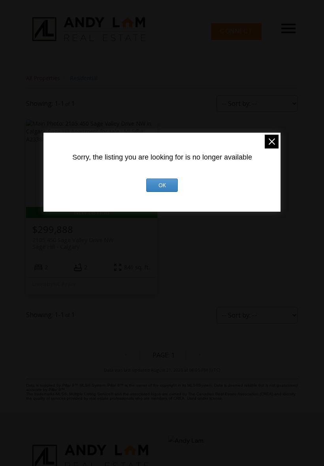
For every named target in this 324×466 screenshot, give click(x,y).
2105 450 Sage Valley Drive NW (72, 243)
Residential (84, 78)
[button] (236, 31)
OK (162, 185)
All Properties (43, 78)
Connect (236, 31)
